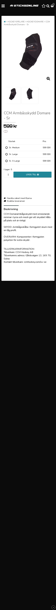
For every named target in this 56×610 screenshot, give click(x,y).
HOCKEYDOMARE (35, 21)
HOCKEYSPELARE (16, 21)
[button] (43, 6)
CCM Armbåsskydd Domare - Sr (27, 23)
